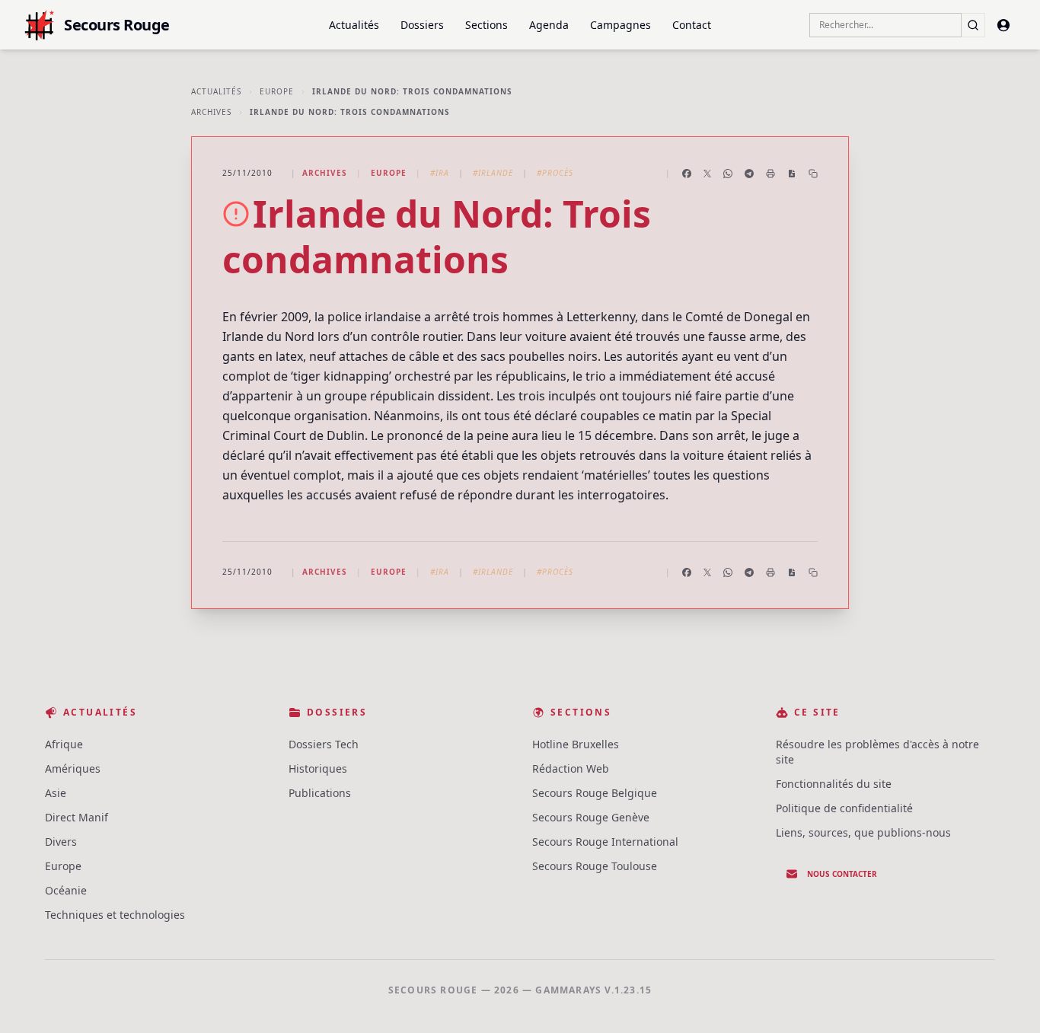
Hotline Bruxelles (575, 744)
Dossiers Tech (324, 744)
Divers (61, 841)
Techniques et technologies (115, 914)
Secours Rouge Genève (590, 817)
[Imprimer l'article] (770, 173)
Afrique (64, 744)
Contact (691, 25)
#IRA (439, 172)
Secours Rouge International (605, 841)
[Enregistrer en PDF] (791, 173)
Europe (277, 91)
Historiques (318, 768)
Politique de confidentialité (844, 808)
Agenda (549, 25)
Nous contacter (842, 874)
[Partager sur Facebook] (686, 173)
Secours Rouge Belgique (594, 793)
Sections (486, 25)
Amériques (72, 768)
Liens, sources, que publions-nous (863, 832)
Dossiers (422, 25)
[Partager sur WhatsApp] (727, 173)
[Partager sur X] (707, 173)
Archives (211, 112)
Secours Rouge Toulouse (594, 866)
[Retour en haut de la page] (1006, 999)
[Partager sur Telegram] (749, 173)
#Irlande (493, 172)
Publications (320, 793)
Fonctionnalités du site (834, 783)
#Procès (555, 172)
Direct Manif (76, 817)
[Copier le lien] (813, 173)
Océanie (66, 890)
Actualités (354, 25)
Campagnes (620, 25)
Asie (55, 793)
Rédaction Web (570, 768)
